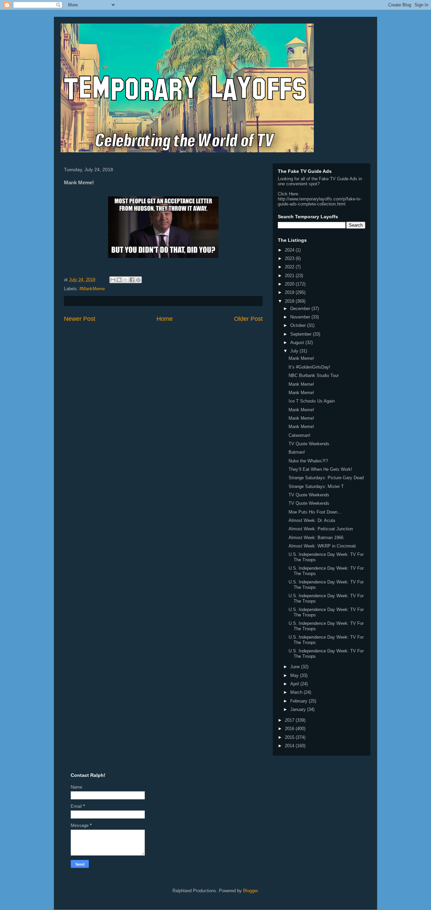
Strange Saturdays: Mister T (316, 486)
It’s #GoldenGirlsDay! (309, 367)
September (301, 334)
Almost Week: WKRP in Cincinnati (322, 545)
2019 (290, 292)
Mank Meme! (301, 358)
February (299, 701)
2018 (290, 301)
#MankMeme (92, 288)
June (295, 666)
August (297, 342)
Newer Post (79, 318)
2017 (290, 720)
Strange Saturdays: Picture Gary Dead (326, 477)
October (298, 325)
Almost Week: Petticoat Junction (321, 528)
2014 (290, 745)
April (295, 683)
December (300, 308)
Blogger (250, 890)
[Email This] (112, 279)
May (295, 675)
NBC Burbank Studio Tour (314, 375)
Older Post (248, 318)
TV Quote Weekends (309, 443)
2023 (290, 258)
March (297, 692)
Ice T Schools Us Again (312, 401)
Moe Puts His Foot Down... (315, 512)
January (298, 709)
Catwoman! (299, 435)
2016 (290, 728)
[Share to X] (125, 279)
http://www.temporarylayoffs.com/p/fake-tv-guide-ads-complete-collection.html (320, 201)
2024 (290, 250)
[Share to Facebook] (132, 279)
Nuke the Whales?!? (308, 460)
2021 (290, 275)
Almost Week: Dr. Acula (312, 520)
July (295, 350)
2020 (290, 284)
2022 (290, 266)
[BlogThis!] (119, 279)
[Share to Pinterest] (138, 279)
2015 (290, 737)
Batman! (297, 452)
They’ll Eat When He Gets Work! (320, 469)
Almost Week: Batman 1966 (316, 537)
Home (165, 318)
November (300, 316)
